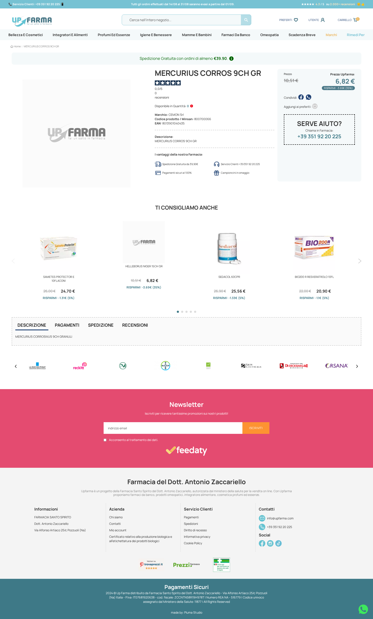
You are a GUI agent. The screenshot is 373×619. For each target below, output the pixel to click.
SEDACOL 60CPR (229, 277)
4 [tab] (191, 312)
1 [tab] (178, 312)
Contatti (115, 524)
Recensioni (135, 325)
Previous (13, 261)
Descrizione (31, 325)
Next (359, 261)
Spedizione (101, 325)
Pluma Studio (193, 612)
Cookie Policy (193, 543)
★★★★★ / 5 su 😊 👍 (333, 4)
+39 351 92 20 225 (319, 136)
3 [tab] (186, 312)
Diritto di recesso (195, 530)
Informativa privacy (197, 537)
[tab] (31, 325)
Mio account (117, 530)
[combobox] (186, 19)
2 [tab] (182, 312)
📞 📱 (36, 4)
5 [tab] (195, 312)
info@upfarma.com (280, 518)
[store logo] (54, 20)
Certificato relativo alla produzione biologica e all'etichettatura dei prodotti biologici (140, 539)
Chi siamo (116, 517)
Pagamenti (67, 325)
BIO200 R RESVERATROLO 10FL (314, 277)
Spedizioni (191, 524)
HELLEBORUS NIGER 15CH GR (144, 266)
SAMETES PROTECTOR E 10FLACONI (58, 279)
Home (17, 46)
